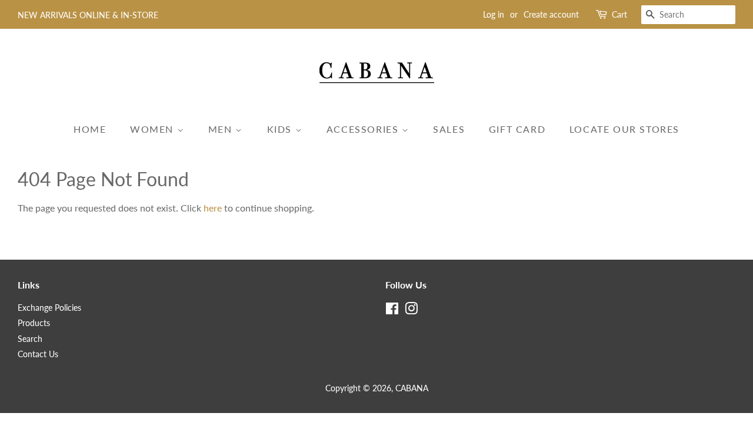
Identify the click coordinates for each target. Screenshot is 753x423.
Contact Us (38, 354)
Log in (493, 14)
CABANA (411, 388)
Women (153, 129)
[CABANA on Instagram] (411, 310)
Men (221, 129)
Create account (551, 14)
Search (30, 339)
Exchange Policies (49, 308)
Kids (281, 129)
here (213, 207)
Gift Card (517, 129)
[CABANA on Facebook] (392, 310)
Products (34, 323)
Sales (449, 129)
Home (90, 129)
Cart (619, 14)
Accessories (364, 129)
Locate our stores (624, 129)
